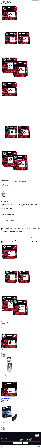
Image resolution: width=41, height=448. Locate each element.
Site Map (21, 440)
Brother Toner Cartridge (29, 438)
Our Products (21, 438)
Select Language (38, 446)
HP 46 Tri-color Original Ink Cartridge (6, 349)
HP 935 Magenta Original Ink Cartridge (6, 422)
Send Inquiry (3, 176)
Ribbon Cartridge (29, 439)
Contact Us (21, 439)
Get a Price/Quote (3, 356)
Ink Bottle (3, 179)
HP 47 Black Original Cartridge (5, 398)
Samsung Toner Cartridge (29, 440)
